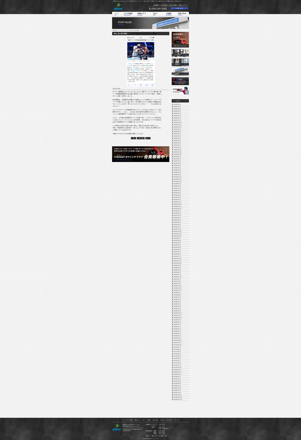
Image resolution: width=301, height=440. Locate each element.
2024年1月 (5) (177, 174)
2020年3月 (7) (177, 279)
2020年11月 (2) (177, 261)
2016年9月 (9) (177, 374)
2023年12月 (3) (177, 177)
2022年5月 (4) (177, 220)
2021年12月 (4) (177, 231)
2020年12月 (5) (177, 258)
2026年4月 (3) (177, 113)
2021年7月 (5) (177, 242)
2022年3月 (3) (177, 224)
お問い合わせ (155, 420)
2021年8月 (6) (177, 240)
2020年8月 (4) (177, 267)
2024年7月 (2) (177, 161)
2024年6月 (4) (177, 163)
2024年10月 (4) (177, 154)
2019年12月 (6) (177, 285)
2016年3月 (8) (177, 388)
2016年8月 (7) (177, 376)
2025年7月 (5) (177, 133)
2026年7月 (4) (177, 106)
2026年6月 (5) (177, 108)
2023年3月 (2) (177, 197)
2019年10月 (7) (177, 290)
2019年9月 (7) (177, 292)
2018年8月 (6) (177, 322)
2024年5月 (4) (177, 165)
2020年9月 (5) (177, 265)
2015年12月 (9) (177, 394)
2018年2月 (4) (177, 335)
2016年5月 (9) (177, 383)
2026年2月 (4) (177, 118)
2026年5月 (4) (177, 111)
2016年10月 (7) (177, 372)
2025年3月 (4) (177, 143)
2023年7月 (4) (177, 188)
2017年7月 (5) (177, 351)
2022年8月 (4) (177, 213)
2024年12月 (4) (177, 149)
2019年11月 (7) (177, 288)
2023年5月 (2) (177, 192)
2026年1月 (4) (177, 120)
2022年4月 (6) (177, 222)
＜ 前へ (133, 138)
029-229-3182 (159, 8)
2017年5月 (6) (177, 356)
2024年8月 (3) (177, 158)
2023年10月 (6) (177, 181)
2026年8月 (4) (177, 104)
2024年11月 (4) (177, 152)
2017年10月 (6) (177, 344)
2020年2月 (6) (177, 281)
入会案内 (149, 420)
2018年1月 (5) (177, 338)
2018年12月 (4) (177, 313)
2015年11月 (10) (178, 397)
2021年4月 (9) (177, 249)
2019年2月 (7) (177, 308)
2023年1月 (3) (177, 202)
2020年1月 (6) (177, 283)
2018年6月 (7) (177, 326)
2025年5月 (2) (177, 138)
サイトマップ (176, 420)
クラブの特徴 (129, 420)
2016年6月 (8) (177, 381)
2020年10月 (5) (177, 263)
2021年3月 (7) (177, 251)
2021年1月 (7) (177, 256)
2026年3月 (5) (177, 115)
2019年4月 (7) (177, 304)
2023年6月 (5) (177, 190)
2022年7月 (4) (177, 215)
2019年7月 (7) (177, 297)
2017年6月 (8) (177, 354)
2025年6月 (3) (177, 136)
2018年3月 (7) (177, 333)
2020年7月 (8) (177, 270)
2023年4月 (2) (177, 195)
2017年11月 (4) (177, 342)
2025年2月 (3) (177, 145)
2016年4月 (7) (177, 385)
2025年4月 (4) (177, 140)
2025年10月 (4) (177, 127)
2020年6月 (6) (177, 272)
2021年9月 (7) (177, 238)
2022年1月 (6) (177, 229)
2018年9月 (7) (177, 320)
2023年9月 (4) (177, 183)
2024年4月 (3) (177, 167)
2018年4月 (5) (177, 331)
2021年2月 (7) (177, 254)
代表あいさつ (137, 420)
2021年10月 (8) (177, 236)
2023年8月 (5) (177, 186)
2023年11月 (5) (177, 179)
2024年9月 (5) (177, 156)
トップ (123, 420)
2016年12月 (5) (177, 367)
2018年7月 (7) (177, 324)
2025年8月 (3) (177, 131)
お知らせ (162, 420)
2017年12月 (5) (177, 340)
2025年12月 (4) (177, 122)
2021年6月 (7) (177, 245)
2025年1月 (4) (177, 147)
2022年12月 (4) (177, 204)
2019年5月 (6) (177, 301)
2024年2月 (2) (177, 172)
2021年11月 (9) (177, 233)
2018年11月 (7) (177, 315)
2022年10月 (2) (177, 208)
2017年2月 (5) (177, 363)
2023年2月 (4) (177, 199)
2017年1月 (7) (177, 365)
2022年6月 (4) (177, 217)
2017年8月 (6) (177, 349)
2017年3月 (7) (177, 360)
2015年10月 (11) (178, 399)
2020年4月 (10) (177, 276)
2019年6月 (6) (177, 299)
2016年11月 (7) (177, 369)
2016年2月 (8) (177, 390)
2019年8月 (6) (177, 295)
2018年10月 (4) (177, 317)
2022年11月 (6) (177, 206)
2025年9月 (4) (177, 129)
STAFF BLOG (169, 420)
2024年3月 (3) (177, 170)
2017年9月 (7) (177, 347)
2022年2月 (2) (177, 226)
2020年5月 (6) (177, 274)
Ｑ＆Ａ (143, 420)
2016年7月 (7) (177, 379)
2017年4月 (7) (177, 358)
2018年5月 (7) (177, 329)
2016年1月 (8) (177, 392)
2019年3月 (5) (177, 306)
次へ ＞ (148, 138)
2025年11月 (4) (177, 124)
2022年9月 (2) (177, 211)
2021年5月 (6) (177, 247)
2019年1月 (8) (177, 310)
